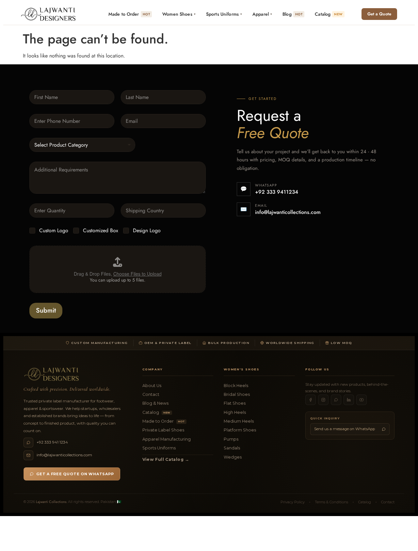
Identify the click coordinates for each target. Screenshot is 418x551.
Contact (150, 394)
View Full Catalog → (165, 459)
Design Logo (147, 230)
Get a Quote (379, 14)
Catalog (156, 412)
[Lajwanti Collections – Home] (49, 14)
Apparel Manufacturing (166, 439)
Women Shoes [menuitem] (179, 14)
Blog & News (155, 403)
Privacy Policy (293, 502)
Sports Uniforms (159, 448)
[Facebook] (310, 400)
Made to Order (163, 421)
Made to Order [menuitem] (129, 14)
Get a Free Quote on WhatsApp (75, 474)
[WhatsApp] (336, 400)
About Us (151, 385)
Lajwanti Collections (51, 501)
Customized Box (100, 230)
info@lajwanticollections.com (288, 212)
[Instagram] (323, 400)
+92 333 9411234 (276, 192)
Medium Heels (239, 421)
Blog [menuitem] (292, 14)
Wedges (233, 457)
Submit (46, 310)
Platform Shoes (240, 430)
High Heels (235, 412)
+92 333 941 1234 (52, 442)
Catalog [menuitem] (328, 14)
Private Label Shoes (163, 430)
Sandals (232, 448)
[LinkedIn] (349, 400)
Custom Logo (53, 230)
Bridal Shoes (237, 394)
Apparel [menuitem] (262, 14)
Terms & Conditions (331, 502)
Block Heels (236, 385)
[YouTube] (361, 400)
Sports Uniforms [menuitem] (224, 14)
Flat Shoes (235, 403)
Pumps (231, 439)
